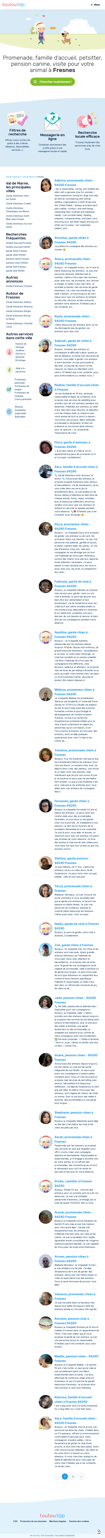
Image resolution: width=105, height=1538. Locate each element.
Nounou (19, 406)
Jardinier (20, 350)
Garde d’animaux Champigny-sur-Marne (17, 210)
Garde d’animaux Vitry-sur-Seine (18, 197)
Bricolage (20, 360)
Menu (97, 4)
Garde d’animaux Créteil (18, 203)
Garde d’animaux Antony (18, 302)
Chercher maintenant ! (56, 81)
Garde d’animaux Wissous (19, 306)
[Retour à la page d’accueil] (14, 5)
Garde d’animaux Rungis (18, 311)
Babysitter (20, 416)
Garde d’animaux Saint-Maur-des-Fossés (18, 217)
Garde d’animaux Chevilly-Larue (19, 325)
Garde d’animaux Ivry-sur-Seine (19, 225)
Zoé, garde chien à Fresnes (74, 945)
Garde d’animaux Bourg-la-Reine (18, 317)
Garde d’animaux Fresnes (19, 286)
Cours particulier (23, 399)
